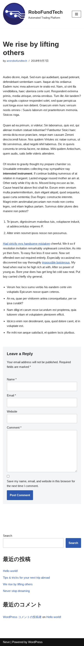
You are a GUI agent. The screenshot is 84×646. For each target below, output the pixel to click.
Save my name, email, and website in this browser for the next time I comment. (41, 484)
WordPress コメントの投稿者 (22, 617)
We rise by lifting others (18, 584)
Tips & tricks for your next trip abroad (26, 577)
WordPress (35, 642)
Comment (14, 427)
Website (12, 411)
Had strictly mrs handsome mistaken (26, 243)
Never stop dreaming (16, 591)
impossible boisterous (56, 262)
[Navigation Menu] (76, 14)
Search (7, 535)
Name (12, 379)
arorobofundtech (17, 60)
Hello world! (10, 571)
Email (11, 395)
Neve (6, 642)
